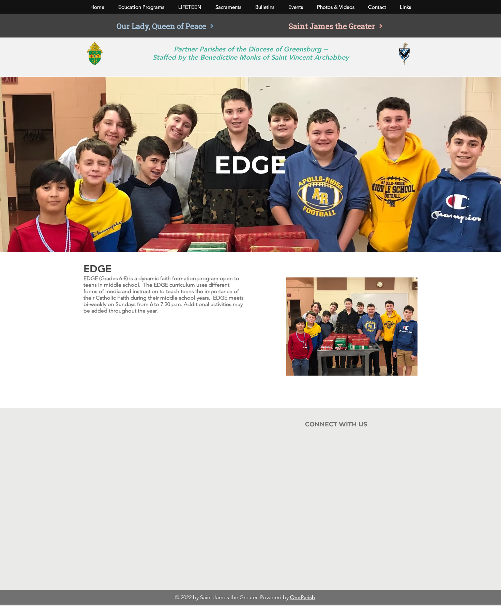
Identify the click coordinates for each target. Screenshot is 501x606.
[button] (141, 7)
